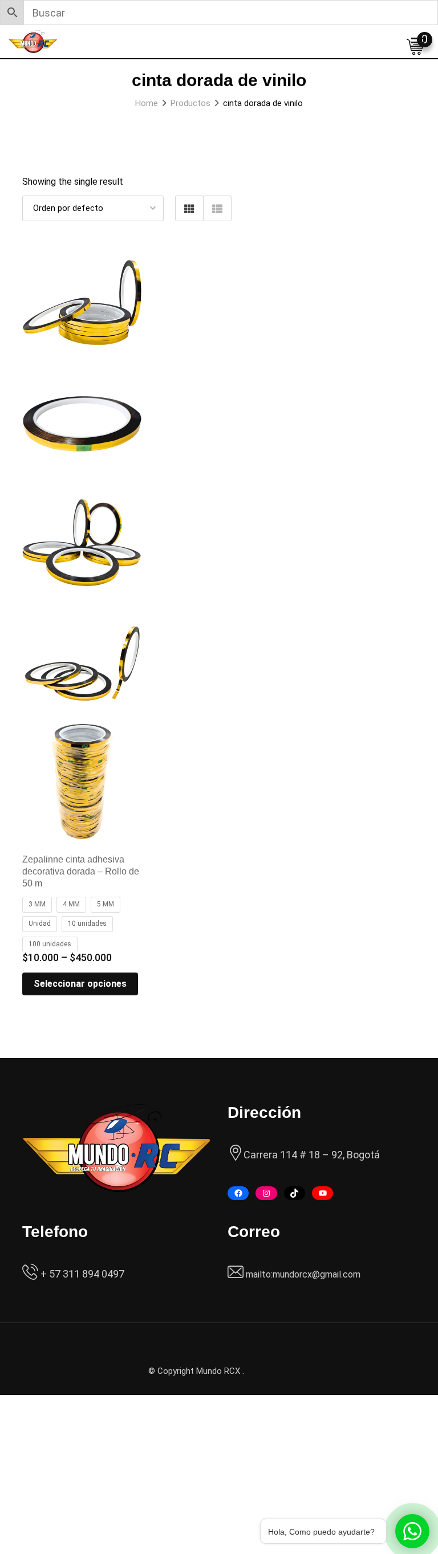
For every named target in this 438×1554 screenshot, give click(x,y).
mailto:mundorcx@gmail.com (303, 1274)
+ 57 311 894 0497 (81, 1274)
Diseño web (268, 1371)
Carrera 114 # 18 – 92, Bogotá (312, 1155)
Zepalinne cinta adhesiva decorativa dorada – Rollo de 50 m (80, 871)
